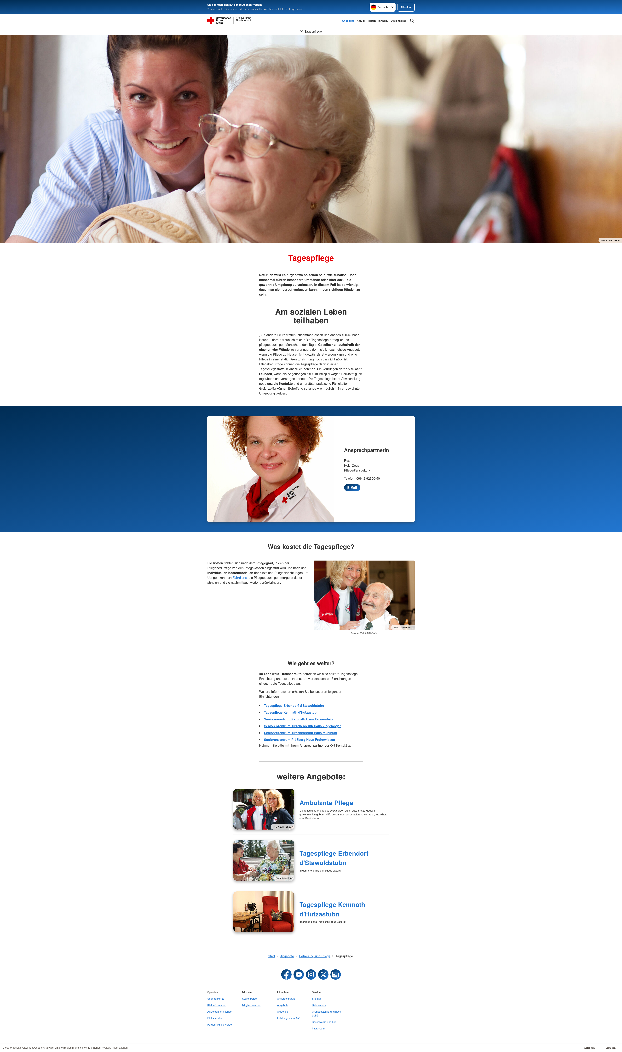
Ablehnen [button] (589, 1047)
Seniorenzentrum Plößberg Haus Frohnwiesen (299, 739)
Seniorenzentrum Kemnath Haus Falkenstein (298, 719)
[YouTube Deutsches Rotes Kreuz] (299, 974)
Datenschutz (319, 1005)
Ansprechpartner (286, 998)
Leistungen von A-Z (288, 1018)
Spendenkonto (215, 998)
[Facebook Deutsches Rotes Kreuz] (286, 974)
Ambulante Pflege (326, 802)
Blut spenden (215, 1018)
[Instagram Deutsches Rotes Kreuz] (311, 974)
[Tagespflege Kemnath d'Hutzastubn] (263, 911)
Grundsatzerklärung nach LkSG (326, 1013)
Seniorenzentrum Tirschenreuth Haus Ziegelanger (302, 725)
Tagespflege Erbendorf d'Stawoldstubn (294, 705)
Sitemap (317, 998)
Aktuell (361, 21)
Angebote (348, 21)
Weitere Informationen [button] (115, 1047)
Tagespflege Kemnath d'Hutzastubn (291, 712)
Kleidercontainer (216, 1005)
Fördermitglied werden (220, 1024)
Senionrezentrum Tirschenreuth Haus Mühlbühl (300, 732)
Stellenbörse (398, 21)
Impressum (318, 1028)
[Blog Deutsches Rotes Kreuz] (335, 974)
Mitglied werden (251, 1005)
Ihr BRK (383, 21)
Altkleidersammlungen (220, 1011)
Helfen (372, 21)
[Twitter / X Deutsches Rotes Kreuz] (323, 974)
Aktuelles (282, 1011)
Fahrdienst (241, 577)
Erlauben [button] (611, 1047)
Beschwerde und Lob (324, 1022)
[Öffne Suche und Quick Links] (412, 20)
